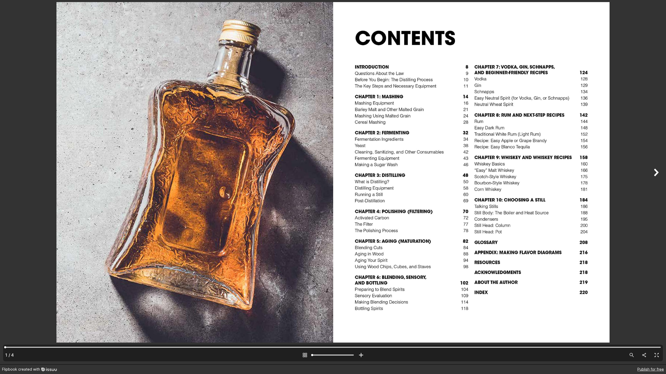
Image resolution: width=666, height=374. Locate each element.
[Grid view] (305, 355)
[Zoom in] (361, 355)
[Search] (631, 355)
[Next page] (655, 182)
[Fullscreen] (656, 355)
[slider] (333, 355)
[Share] (644, 355)
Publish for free (650, 369)
